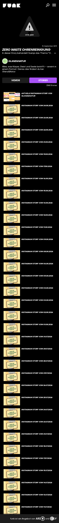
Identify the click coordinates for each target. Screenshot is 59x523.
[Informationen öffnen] (55, 53)
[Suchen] (47, 5)
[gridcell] (29, 96)
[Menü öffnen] (54, 5)
